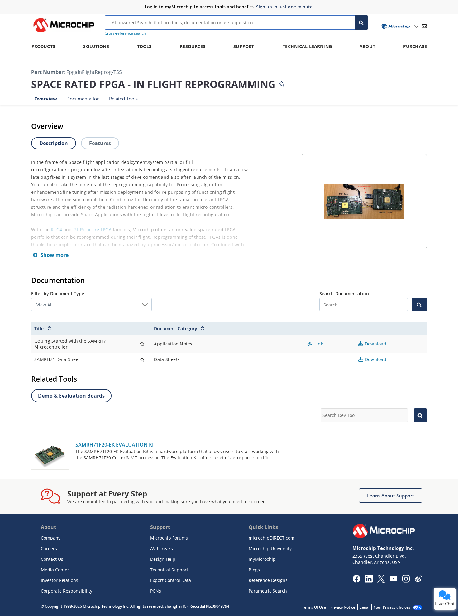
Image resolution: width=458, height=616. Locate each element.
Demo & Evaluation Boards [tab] (71, 395)
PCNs (155, 591)
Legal (364, 607)
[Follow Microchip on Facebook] (356, 581)
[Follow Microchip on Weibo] (418, 580)
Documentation (83, 98)
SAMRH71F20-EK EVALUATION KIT (115, 444)
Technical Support (169, 570)
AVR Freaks (161, 548)
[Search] (361, 22)
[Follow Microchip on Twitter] (381, 581)
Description (53, 143)
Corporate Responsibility (66, 591)
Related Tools (123, 98)
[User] (399, 26)
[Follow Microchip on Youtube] (393, 579)
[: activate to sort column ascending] (142, 328)
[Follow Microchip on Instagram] (406, 581)
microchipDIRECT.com (271, 538)
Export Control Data (170, 580)
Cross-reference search (125, 33)
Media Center (55, 570)
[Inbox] (424, 26)
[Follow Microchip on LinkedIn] (369, 581)
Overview (45, 98)
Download (375, 344)
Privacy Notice (342, 607)
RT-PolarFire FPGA (92, 229)
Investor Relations (59, 580)
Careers (49, 548)
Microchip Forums (169, 538)
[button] (390, 495)
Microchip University (270, 548)
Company (50, 538)
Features (100, 143)
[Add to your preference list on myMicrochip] (282, 82)
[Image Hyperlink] (63, 32)
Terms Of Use (314, 607)
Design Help (162, 559)
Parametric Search (268, 591)
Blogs (254, 570)
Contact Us (52, 559)
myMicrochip (262, 559)
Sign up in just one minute (284, 7)
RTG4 (56, 229)
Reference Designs (268, 580)
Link (318, 344)
